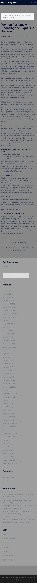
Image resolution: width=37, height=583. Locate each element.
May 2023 (6, 407)
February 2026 (8, 297)
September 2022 (8, 433)
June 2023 (6, 404)
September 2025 (8, 314)
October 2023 (7, 390)
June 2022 (6, 443)
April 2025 (6, 330)
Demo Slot (6, 547)
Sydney (18, 580)
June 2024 (6, 364)
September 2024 (8, 354)
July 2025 (6, 320)
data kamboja (7, 543)
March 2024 (7, 374)
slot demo (15, 216)
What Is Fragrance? (19, 242)
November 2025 (8, 307)
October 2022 (7, 430)
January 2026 (7, 300)
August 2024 (7, 357)
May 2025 (6, 327)
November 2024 (8, 347)
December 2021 (8, 463)
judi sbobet (6, 551)
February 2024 (8, 377)
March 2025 (7, 334)
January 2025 (7, 340)
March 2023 (7, 413)
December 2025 (8, 304)
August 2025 (7, 317)
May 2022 (6, 447)
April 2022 (6, 450)
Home (5, 15)
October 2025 (7, 310)
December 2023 (8, 384)
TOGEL (5, 534)
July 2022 (6, 440)
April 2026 (6, 291)
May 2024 (6, 367)
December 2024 (8, 344)
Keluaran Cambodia (9, 538)
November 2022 (8, 427)
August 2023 (7, 397)
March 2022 (7, 453)
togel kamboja (7, 560)
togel (4, 480)
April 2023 (6, 410)
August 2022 (7, 437)
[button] (31, 2)
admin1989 (7, 36)
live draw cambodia (9, 555)
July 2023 (6, 400)
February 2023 (8, 417)
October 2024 (7, 350)
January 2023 (7, 420)
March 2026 (7, 294)
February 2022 (8, 457)
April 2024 (6, 370)
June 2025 (6, 324)
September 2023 (8, 394)
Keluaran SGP (7, 266)
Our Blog (25, 36)
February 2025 (8, 337)
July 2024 (6, 360)
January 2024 (7, 380)
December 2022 (8, 423)
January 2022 (7, 460)
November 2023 (8, 387)
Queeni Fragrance (9, 2)
